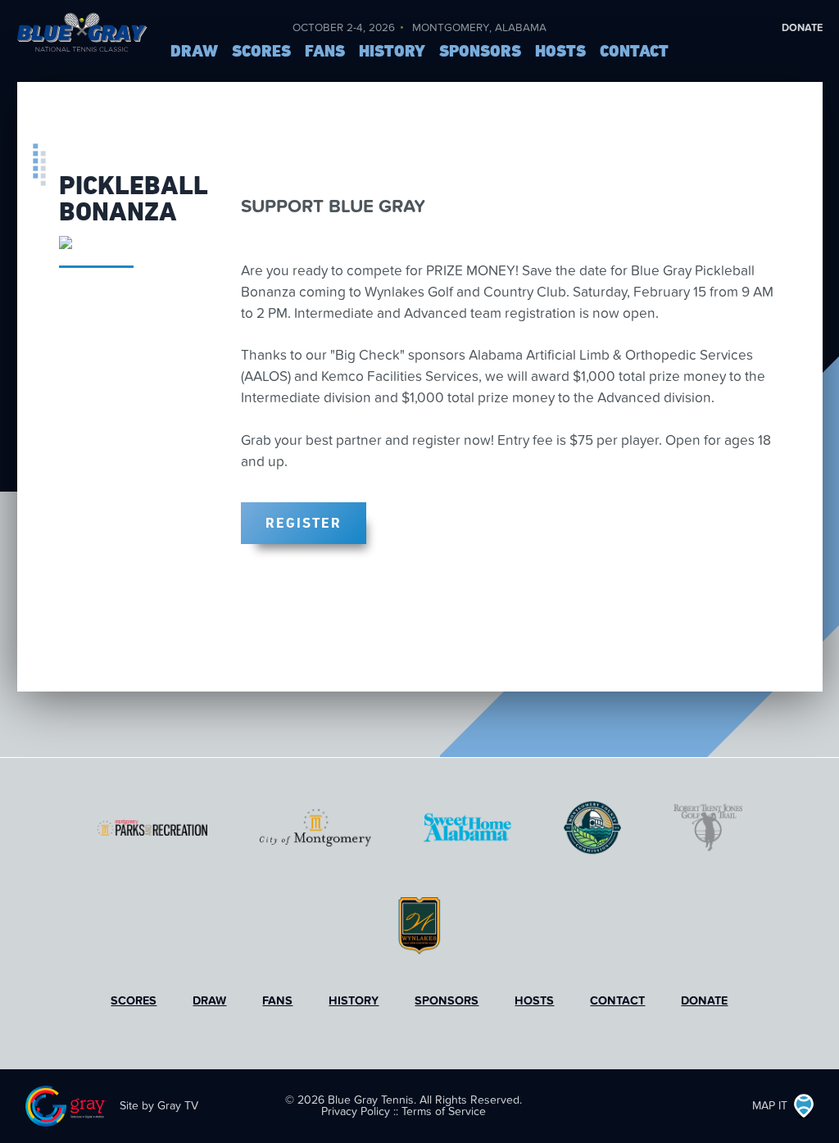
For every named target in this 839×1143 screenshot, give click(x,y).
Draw (194, 51)
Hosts (560, 51)
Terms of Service (443, 1111)
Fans (325, 51)
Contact (634, 51)
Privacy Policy (355, 1111)
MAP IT (769, 1106)
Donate (802, 27)
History (392, 51)
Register (303, 522)
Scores (261, 51)
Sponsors (480, 51)
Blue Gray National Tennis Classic (81, 45)
